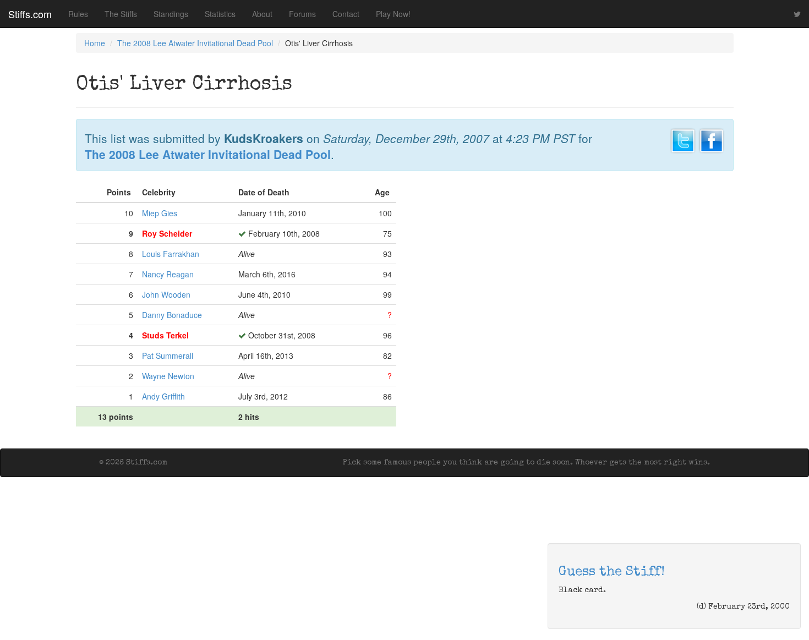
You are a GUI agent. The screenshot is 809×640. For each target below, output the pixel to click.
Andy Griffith (163, 396)
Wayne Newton (168, 375)
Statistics (220, 13)
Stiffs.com (30, 14)
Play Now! (393, 13)
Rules (78, 13)
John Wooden (166, 294)
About (262, 13)
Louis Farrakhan (170, 253)
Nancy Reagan (168, 274)
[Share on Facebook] (711, 139)
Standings (171, 13)
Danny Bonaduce (172, 314)
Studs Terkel (165, 335)
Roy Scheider (167, 233)
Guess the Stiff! (612, 572)
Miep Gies (159, 212)
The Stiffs (121, 13)
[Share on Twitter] (683, 139)
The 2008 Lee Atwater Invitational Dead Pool (195, 42)
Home (94, 42)
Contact (345, 13)
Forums (302, 13)
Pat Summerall (167, 355)
